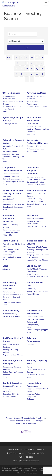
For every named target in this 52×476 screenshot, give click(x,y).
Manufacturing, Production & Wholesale (10, 286)
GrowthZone (37, 470)
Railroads (30, 399)
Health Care (32, 215)
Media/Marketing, (34, 101)
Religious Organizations (33, 339)
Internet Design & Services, (13, 182)
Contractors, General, (35, 177)
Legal (5, 266)
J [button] (31, 63)
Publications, (32, 104)
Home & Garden (10, 241)
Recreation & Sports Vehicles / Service (11, 395)
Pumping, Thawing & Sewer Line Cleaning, (38, 256)
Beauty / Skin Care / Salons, (38, 291)
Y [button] (27, 79)
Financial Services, (34, 199)
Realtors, (6, 347)
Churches (30, 344)
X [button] (42, 74)
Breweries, (7, 369)
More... (5, 112)
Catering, (17, 367)
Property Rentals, (9, 355)
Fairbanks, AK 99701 (27, 453)
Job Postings (37, 421)
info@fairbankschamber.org (27, 461)
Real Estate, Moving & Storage (13, 339)
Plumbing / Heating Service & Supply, (37, 251)
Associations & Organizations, (8, 200)
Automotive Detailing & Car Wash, (13, 158)
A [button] (16, 57)
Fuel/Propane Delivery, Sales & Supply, (12, 250)
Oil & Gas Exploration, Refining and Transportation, (35, 322)
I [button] (27, 63)
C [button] (27, 57)
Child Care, (31, 289)
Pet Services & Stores (11, 316)
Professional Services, (35, 149)
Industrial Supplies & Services (37, 242)
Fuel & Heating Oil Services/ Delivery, (14, 245)
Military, (6, 235)
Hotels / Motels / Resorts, (37, 269)
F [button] (42, 57)
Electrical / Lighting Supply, (37, 330)
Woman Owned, (9, 96)
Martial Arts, (7, 391)
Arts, (28, 134)
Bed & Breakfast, (33, 274)
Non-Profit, (7, 197)
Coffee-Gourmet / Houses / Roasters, (13, 373)
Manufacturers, (9, 292)
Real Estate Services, (11, 344)
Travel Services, (33, 272)
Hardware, (40, 375)
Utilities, (30, 327)
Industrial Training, (34, 260)
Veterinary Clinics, (10, 314)
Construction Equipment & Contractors (33, 170)
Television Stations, (34, 106)
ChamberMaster (23, 473)
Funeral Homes (33, 294)
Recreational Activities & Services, (12, 387)
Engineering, (41, 146)
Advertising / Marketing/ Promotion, (36, 97)
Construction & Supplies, (36, 179)
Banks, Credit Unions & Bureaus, (36, 195)
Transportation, (33, 386)
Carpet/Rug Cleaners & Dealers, (36, 371)
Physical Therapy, (34, 226)
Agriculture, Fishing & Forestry (13, 119)
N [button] (21, 68)
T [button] (21, 74)
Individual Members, (11, 232)
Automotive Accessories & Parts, (13, 147)
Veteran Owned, (9, 99)
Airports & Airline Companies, (33, 395)
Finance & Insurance (36, 190)
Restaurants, (8, 367)
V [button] (31, 74)
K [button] (36, 63)
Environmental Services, (36, 317)
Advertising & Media (36, 93)
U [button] (26, 74)
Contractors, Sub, (34, 185)
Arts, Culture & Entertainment (34, 119)
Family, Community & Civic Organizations (13, 192)
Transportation (34, 383)
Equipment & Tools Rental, (37, 247)
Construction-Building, (35, 182)
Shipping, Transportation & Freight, (37, 390)
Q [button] (37, 68)
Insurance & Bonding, (35, 201)
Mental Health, (32, 224)
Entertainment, (32, 124)
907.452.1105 (27, 457)
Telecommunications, (11, 174)
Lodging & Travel (35, 266)
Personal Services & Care (36, 284)
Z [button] (32, 79)
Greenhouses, (8, 254)
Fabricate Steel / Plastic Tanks (12, 303)
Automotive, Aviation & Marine (13, 141)
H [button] (22, 63)
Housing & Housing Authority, (10, 351)
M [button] (16, 68)
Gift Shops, (31, 375)
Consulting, (31, 146)
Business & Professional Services (37, 141)
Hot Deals (41, 418)
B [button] (21, 57)
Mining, (29, 151)
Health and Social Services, (13, 204)
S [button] (16, 74)
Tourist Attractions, (34, 126)
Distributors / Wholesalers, (13, 294)
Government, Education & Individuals (9, 218)
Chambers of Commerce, (13, 207)
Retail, (29, 367)
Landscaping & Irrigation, (12, 257)
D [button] (32, 57)
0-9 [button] (8, 57)
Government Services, (11, 230)
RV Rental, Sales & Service (37, 277)
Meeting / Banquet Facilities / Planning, (38, 130)
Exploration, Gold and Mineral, (11, 298)
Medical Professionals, (36, 219)
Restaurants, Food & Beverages (12, 362)
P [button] (32, 68)
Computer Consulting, (11, 176)
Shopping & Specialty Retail (37, 362)
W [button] (37, 74)
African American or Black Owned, (13, 103)
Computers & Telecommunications (12, 169)
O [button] (27, 68)
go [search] (27, 47)
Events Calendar (28, 418)
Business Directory (13, 418)
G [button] (17, 63)
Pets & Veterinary (11, 311)
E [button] (37, 57)
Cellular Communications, (13, 179)
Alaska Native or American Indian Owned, (13, 108)
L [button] (41, 63)
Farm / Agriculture (10, 124)
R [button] (42, 68)
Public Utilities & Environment (34, 312)
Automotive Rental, (10, 151)
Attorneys (6, 269)
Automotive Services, (11, 154)
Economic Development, (36, 204)
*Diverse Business (11, 93)
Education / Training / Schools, (11, 226)
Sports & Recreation (12, 383)
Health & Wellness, (34, 221)
